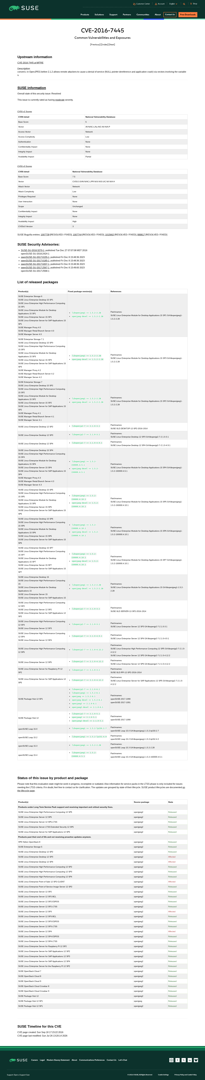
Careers (34, 1060)
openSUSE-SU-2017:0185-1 (35, 260)
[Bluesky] (196, 1060)
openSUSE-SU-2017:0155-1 (35, 257)
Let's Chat (122, 1060)
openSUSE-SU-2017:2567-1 (35, 267)
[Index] (104, 44)
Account (161, 4)
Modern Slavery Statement (58, 1060)
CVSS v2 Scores (24, 111)
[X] (184, 1060)
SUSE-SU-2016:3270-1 (32, 250)
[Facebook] (177, 1060)
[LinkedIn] (190, 1060)
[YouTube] (171, 1060)
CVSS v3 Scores (24, 166)
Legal (42, 1060)
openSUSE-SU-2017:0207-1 (35, 264)
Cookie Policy (192, 1075)
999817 (141, 234)
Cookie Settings (163, 1075)
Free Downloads (188, 14)
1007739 (45, 234)
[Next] (112, 44)
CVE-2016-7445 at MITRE (30, 63)
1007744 (77, 234)
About (74, 1060)
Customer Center (143, 4)
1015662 (109, 234)
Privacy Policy (179, 1075)
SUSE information (31, 88)
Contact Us (170, 14)
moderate (60, 100)
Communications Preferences (92, 1060)
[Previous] (95, 44)
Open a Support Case (22, 1075)
